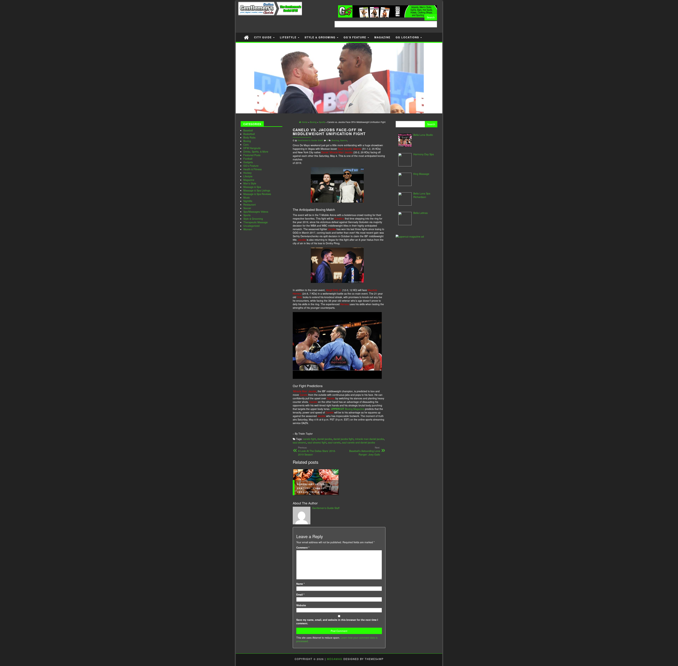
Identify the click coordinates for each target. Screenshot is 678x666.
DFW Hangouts (251, 148)
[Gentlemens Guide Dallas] (246, 37)
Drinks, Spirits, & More (255, 151)
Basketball (249, 134)
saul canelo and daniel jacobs (358, 442)
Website (301, 605)
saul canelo (334, 442)
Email (300, 594)
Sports (247, 215)
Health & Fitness (252, 169)
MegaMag (334, 659)
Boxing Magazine (347, 409)
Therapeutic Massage (255, 222)
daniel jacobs (324, 439)
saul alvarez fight (317, 442)
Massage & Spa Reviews (257, 194)
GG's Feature (250, 165)
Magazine (382, 37)
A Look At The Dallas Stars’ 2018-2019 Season (317, 451)
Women (247, 229)
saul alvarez (299, 442)
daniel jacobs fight (343, 439)
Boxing (247, 141)
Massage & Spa (252, 187)
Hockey (247, 172)
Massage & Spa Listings (256, 190)
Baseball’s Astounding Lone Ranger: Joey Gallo (364, 451)
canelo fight (309, 439)
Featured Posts (251, 155)
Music (246, 197)
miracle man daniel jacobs (369, 439)
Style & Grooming (321, 37)
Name (300, 583)
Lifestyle (289, 37)
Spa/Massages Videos (255, 211)
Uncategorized (251, 225)
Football (247, 158)
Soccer (247, 208)
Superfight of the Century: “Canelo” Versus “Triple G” (311, 488)
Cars (246, 144)
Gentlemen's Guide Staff (310, 140)
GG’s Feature (355, 37)
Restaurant (249, 204)
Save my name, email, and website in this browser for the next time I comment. (337, 621)
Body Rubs (249, 137)
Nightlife (247, 201)
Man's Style (249, 183)
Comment (302, 547)
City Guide (263, 37)
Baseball (248, 130)
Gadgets (248, 162)
